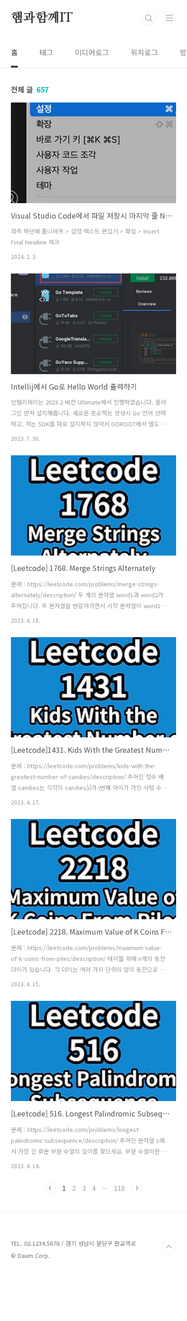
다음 (136, 1188)
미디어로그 (92, 52)
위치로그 (144, 52)
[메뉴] (169, 17)
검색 (149, 18)
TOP (169, 1247)
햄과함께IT (42, 18)
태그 (46, 52)
